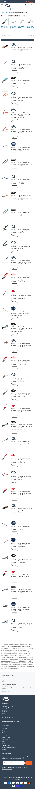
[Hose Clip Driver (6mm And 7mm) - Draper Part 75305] (13, 438)
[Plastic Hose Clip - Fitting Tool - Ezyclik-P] (13, 242)
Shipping (4, 735)
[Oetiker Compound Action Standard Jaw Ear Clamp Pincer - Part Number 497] (13, 160)
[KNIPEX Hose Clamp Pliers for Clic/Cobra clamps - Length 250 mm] (13, 406)
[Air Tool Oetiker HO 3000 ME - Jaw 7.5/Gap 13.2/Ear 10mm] (13, 324)
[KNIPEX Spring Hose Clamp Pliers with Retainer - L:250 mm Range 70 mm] (13, 455)
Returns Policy (6, 737)
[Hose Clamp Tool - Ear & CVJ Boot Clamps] (13, 93)
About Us (4, 728)
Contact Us (5, 739)
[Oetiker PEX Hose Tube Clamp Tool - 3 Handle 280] (13, 78)
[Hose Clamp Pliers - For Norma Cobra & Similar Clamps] (13, 110)
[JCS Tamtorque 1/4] (13, 308)
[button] (2, 5)
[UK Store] (5, 1)
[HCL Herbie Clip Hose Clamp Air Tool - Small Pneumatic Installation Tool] (13, 505)
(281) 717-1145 (10, 717)
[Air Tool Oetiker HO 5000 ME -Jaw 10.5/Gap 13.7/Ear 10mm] (13, 422)
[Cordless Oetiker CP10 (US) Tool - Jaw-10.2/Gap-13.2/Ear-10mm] (13, 555)
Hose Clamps (9, 12)
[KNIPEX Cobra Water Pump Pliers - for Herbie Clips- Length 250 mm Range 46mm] (13, 572)
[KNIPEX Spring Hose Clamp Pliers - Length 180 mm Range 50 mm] (13, 489)
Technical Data (6, 745)
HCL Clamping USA (11, 777)
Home (2, 12)
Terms (29, 777)
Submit (29, 763)
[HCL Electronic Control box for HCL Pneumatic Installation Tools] (13, 620)
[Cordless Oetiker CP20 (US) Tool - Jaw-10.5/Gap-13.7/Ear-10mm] (13, 587)
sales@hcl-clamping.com (12, 721)
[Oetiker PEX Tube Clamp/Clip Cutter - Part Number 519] (13, 193)
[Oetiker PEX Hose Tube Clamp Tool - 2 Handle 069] (13, 390)
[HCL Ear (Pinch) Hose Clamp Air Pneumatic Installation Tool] (13, 45)
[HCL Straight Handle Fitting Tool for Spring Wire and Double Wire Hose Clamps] (13, 374)
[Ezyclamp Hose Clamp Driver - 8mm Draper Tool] (13, 258)
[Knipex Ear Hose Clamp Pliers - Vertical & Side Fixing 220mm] (13, 357)
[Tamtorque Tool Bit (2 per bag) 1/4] (13, 144)
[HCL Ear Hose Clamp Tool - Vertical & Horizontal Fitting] (13, 127)
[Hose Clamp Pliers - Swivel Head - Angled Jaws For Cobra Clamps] (13, 176)
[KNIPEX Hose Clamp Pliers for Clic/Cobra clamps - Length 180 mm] (13, 291)
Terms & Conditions (7, 768)
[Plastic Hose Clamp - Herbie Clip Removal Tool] (13, 61)
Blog (3, 730)
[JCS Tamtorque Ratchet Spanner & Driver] (13, 540)
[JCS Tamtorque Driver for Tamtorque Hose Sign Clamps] (13, 604)
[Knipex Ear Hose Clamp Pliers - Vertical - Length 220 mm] (13, 274)
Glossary (4, 749)
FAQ (3, 741)
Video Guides (5, 733)
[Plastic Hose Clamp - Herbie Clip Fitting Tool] (13, 226)
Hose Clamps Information (9, 747)
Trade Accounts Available (19, 9)
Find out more (6, 691)
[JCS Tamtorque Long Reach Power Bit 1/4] (13, 523)
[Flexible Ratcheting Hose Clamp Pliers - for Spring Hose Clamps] (13, 341)
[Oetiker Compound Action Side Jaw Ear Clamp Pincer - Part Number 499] (13, 210)
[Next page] (22, 639)
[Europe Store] (8, 1)
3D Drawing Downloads (9, 684)
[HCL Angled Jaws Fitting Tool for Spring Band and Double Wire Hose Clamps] (13, 472)
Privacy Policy (17, 779)
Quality (4, 743)
